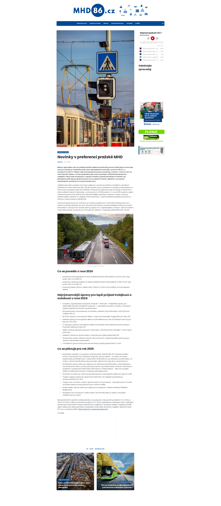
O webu (137, 23)
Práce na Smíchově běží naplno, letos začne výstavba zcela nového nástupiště (74, 485)
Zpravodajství (82, 23)
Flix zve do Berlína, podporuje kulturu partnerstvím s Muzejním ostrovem (117, 486)
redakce (60, 162)
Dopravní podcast (117, 23)
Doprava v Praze (95, 23)
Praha (91, 449)
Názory (106, 23)
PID (87, 449)
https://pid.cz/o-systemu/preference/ (93, 409)
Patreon (129, 23)
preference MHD (99, 449)
